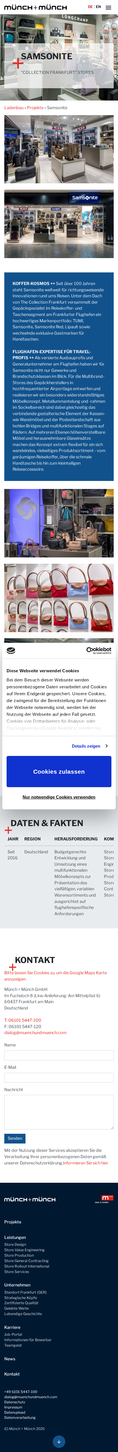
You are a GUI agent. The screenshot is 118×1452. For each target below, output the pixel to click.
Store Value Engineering (24, 1250)
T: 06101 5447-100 (22, 1020)
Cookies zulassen (59, 771)
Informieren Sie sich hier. (86, 1163)
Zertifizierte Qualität (21, 1303)
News (9, 1359)
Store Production (19, 1255)
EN (98, 7)
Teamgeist (13, 1345)
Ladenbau (13, 107)
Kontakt (12, 1374)
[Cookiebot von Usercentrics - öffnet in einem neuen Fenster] (86, 651)
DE (90, 7)
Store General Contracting (26, 1261)
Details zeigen (86, 746)
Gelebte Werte (16, 1308)
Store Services (16, 1272)
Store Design (15, 1244)
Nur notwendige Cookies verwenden (59, 797)
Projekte (35, 107)
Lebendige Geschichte (23, 1314)
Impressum (13, 1407)
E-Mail (10, 1067)
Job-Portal (13, 1334)
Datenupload (14, 1412)
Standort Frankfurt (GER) (25, 1292)
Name (10, 1045)
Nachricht (13, 1089)
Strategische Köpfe (20, 1298)
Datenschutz (14, 1402)
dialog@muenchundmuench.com (35, 1032)
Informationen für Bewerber (28, 1340)
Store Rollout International (26, 1266)
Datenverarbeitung (20, 1417)
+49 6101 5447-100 (20, 1392)
